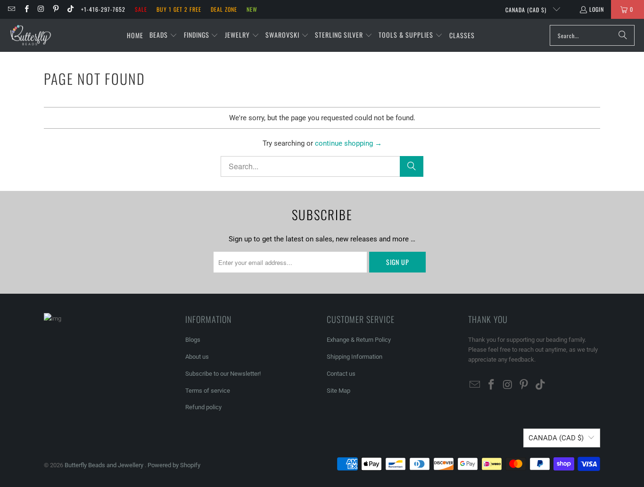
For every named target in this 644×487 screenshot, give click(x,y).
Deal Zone (224, 9)
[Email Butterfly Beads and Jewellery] (11, 9)
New (252, 9)
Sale (141, 9)
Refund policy (203, 407)
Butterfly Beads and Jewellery (105, 465)
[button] (163, 35)
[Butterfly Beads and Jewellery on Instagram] (41, 9)
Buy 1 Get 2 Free (179, 9)
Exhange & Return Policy (359, 339)
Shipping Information (354, 356)
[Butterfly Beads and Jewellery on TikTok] (70, 9)
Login (596, 9)
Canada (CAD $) (526, 10)
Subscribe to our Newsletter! (223, 373)
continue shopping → (348, 143)
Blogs (192, 339)
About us (197, 356)
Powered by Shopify (174, 465)
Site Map (338, 390)
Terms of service (207, 390)
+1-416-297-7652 (103, 9)
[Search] (623, 35)
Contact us (341, 373)
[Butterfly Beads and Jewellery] (30, 35)
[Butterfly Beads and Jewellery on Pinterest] (55, 9)
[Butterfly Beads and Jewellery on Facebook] (26, 9)
